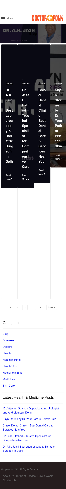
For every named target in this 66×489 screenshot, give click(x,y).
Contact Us (9, 480)
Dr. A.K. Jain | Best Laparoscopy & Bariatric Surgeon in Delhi (9, 128)
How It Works (45, 476)
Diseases (8, 340)
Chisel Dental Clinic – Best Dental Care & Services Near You (42, 125)
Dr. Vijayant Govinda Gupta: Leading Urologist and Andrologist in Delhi (31, 410)
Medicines (9, 379)
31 (41, 307)
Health (7, 353)
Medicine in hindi (13, 373)
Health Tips (10, 366)
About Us (8, 476)
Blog (5, 334)
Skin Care (9, 385)
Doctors (9, 83)
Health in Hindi (12, 360)
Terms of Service (26, 476)
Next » (51, 307)
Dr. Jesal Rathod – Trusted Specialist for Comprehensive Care (25, 128)
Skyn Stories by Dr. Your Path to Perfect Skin (58, 117)
